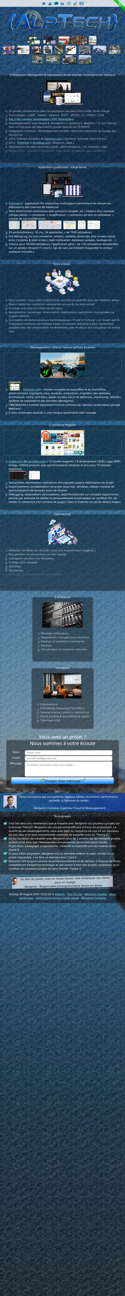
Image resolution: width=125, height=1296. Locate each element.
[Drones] (75, 3)
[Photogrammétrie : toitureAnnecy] (69, 63)
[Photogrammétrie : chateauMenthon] (115, 53)
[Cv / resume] (81, 3)
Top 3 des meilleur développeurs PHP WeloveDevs (41, 119)
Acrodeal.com (41, 143)
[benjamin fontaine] (9, 802)
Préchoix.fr (16, 203)
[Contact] (56, 3)
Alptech (60, 894)
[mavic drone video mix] (59, 53)
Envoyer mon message (62, 781)
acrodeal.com (37, 461)
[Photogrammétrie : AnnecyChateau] (85, 53)
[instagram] (68, 3)
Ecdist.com (16, 461)
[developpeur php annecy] (50, 3)
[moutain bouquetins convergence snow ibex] (71, 53)
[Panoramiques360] (47, 53)
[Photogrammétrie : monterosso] (53, 63)
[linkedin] (62, 3)
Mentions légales (96, 894)
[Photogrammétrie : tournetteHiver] (99, 53)
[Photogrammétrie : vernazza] (37, 63)
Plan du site (74, 894)
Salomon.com (53, 139)
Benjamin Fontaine (93, 898)
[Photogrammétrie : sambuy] (85, 63)
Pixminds (23, 143)
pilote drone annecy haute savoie (57, 898)
